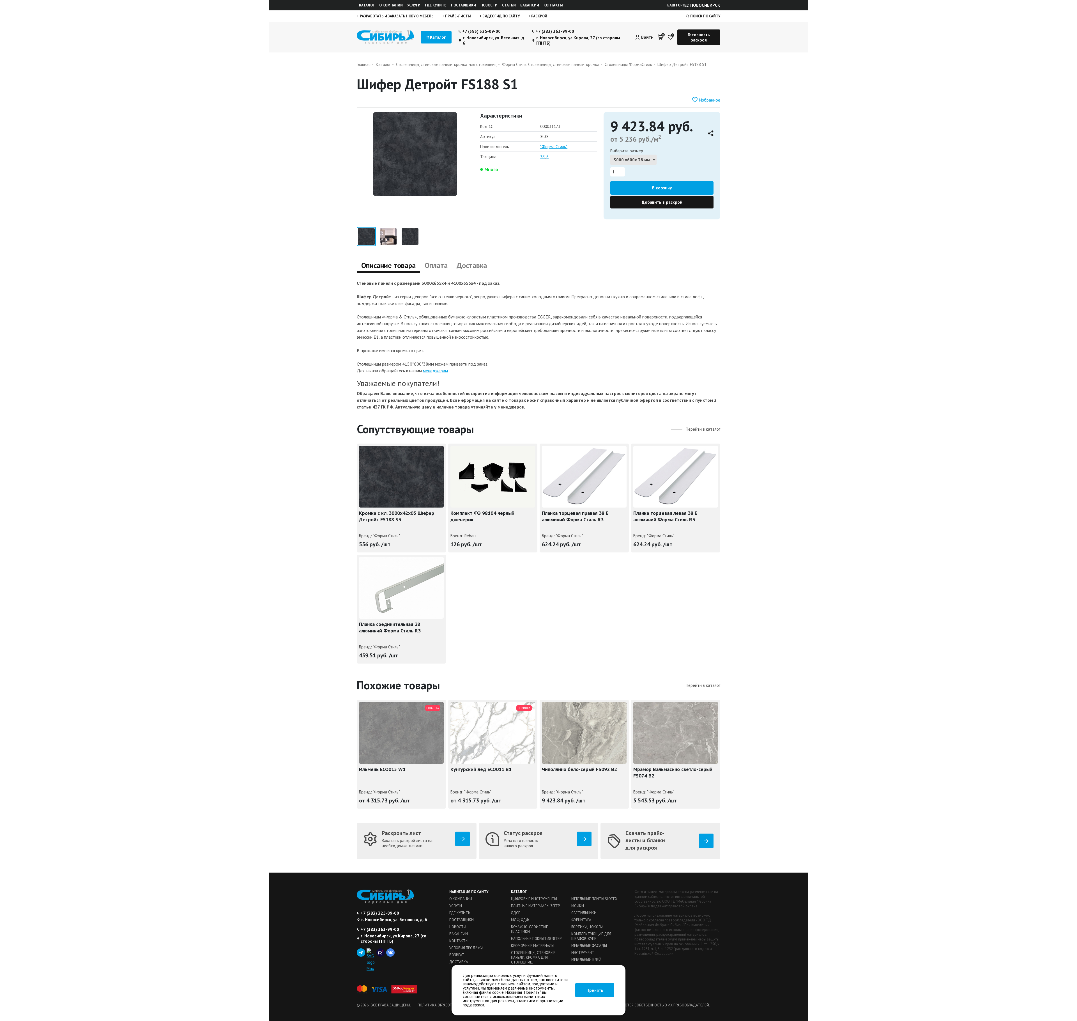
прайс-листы (457, 16)
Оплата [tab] (436, 265)
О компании (391, 5)
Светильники (584, 912)
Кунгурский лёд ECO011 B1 (481, 769)
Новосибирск (705, 5)
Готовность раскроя (699, 37)
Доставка (458, 962)
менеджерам (435, 370)
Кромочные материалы (532, 945)
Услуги (413, 5)
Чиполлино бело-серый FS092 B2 (579, 769)
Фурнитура (581, 919)
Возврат (456, 955)
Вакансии (529, 5)
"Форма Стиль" (553, 146)
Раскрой (538, 16)
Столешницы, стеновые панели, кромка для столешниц (533, 957)
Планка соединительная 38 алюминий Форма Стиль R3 (390, 627)
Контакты (553, 5)
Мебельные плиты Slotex (594, 898)
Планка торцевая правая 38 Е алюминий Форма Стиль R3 (575, 516)
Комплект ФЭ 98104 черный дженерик (482, 516)
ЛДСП (516, 912)
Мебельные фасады (589, 945)
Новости (489, 5)
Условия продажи (466, 948)
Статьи (509, 5)
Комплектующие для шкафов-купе (591, 936)
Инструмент (582, 952)
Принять (594, 990)
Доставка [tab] (472, 265)
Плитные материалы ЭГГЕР (535, 905)
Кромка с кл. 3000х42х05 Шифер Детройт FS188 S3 (396, 516)
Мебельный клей (586, 959)
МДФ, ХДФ (520, 919)
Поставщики (463, 5)
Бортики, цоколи (587, 926)
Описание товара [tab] (388, 265)
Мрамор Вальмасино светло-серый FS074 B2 (672, 772)
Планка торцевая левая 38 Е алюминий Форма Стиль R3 (665, 516)
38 (542, 156)
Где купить (436, 5)
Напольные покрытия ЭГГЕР (536, 938)
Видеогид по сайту (501, 16)
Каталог (367, 5)
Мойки (577, 905)
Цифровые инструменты (534, 898)
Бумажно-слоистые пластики (529, 929)
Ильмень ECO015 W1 (382, 769)
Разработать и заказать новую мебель (396, 16)
